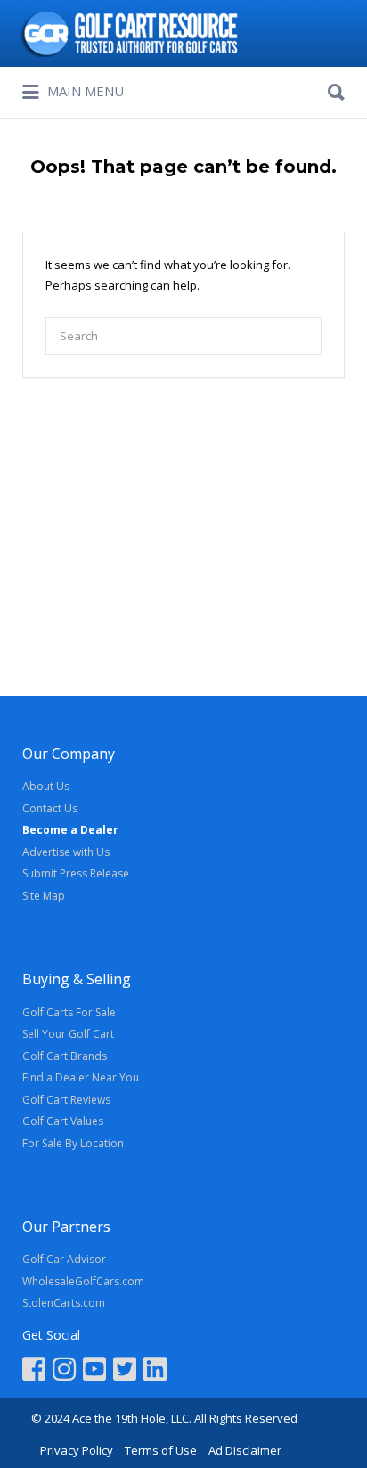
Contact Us (49, 808)
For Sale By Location (73, 1143)
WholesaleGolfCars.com (83, 1281)
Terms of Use (161, 1450)
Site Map (43, 895)
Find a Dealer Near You (80, 1077)
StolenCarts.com (63, 1302)
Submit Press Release (75, 873)
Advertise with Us (66, 852)
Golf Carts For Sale (69, 1012)
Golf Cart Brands (64, 1056)
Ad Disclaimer (244, 1450)
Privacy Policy (76, 1450)
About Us (45, 786)
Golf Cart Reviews (66, 1099)
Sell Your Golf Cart (68, 1033)
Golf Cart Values (62, 1121)
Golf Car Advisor (64, 1259)
